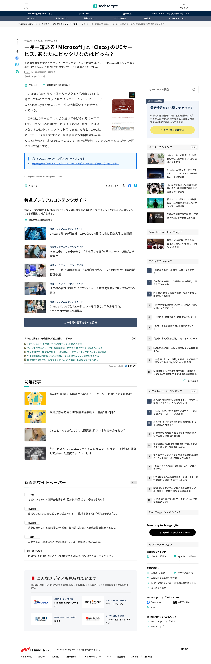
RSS (109, 656)
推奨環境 (148, 656)
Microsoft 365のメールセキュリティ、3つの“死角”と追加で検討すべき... (62, 359)
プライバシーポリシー (92, 656)
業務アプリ (89, 18)
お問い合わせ (70, 656)
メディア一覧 (26, 656)
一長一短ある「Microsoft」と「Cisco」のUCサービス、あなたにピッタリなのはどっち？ (75, 163)
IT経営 (147, 18)
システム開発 (120, 18)
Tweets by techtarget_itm (163, 525)
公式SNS (42, 656)
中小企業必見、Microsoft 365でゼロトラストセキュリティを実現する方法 (63, 355)
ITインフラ (31, 18)
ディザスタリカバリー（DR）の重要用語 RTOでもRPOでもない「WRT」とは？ (64, 348)
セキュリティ (62, 18)
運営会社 (121, 656)
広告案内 (55, 656)
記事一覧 (127, 13)
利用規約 (184, 649)
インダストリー (176, 18)
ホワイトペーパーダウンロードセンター (171, 13)
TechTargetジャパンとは (40, 13)
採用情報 (134, 656)
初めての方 (83, 13)
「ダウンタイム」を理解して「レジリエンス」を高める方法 (54, 344)
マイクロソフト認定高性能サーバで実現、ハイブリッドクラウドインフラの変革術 (66, 351)
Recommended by (116, 366)
